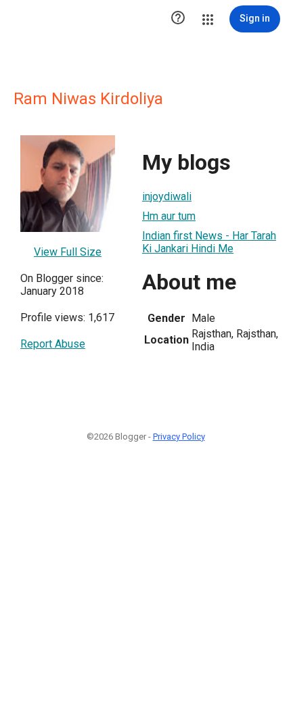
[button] (178, 19)
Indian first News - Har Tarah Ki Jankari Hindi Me (209, 242)
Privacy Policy (179, 436)
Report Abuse (52, 343)
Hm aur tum (169, 216)
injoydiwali (167, 196)
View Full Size (68, 251)
